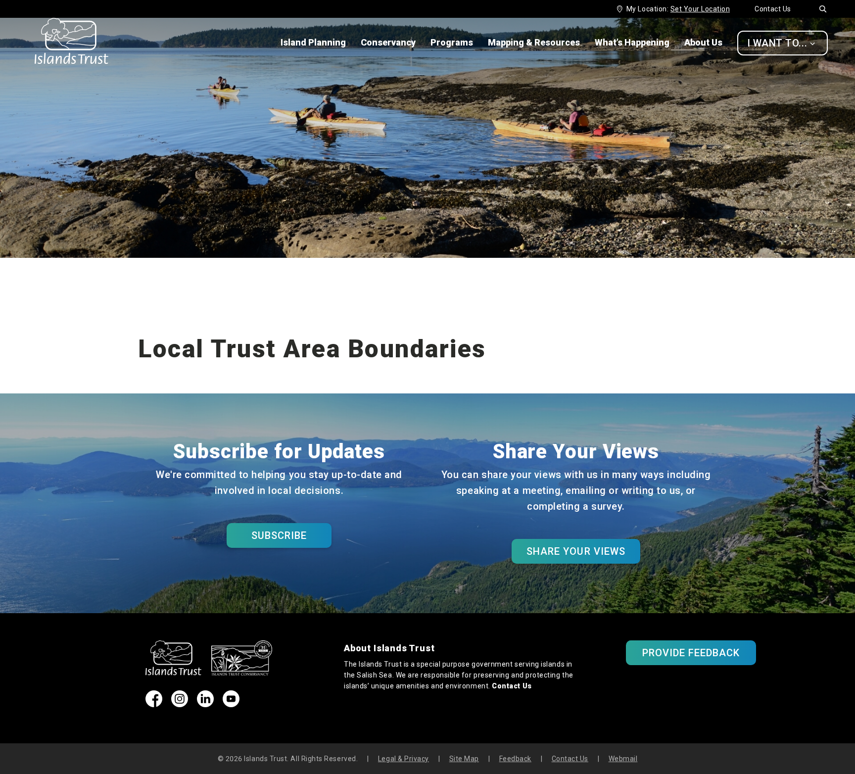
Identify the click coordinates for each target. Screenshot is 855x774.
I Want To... (781, 43)
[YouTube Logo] (231, 704)
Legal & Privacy (403, 759)
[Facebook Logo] (153, 704)
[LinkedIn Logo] (205, 704)
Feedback (515, 759)
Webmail (623, 759)
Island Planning (313, 42)
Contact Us (773, 9)
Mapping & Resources (534, 42)
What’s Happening (632, 42)
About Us (703, 42)
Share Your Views (575, 551)
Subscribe (279, 535)
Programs (451, 42)
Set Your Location (700, 9)
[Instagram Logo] (179, 704)
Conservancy (388, 42)
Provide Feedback (691, 653)
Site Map (464, 759)
